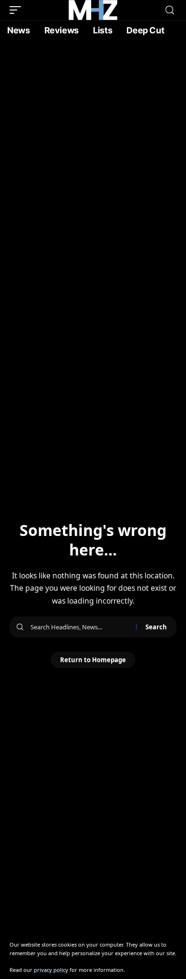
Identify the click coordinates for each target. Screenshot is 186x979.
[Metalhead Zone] (93, 10)
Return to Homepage (93, 660)
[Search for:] (79, 626)
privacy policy (51, 969)
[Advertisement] (93, 138)
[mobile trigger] (18, 10)
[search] (169, 10)
